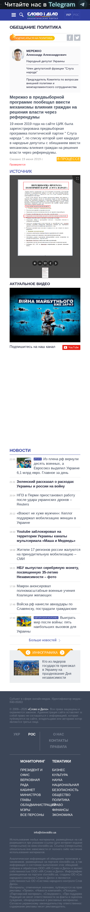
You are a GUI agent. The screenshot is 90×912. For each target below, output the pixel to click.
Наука (57, 780)
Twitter (77, 38)
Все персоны (32, 815)
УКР (68, 15)
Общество (61, 795)
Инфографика (45, 652)
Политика (60, 800)
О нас (58, 734)
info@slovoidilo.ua (45, 832)
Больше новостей (43, 640)
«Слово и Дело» (38, 709)
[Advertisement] (45, 399)
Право (57, 805)
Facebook (70, 38)
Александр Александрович (46, 52)
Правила (58, 747)
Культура (60, 775)
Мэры (25, 810)
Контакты (58, 740)
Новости (20, 450)
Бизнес (58, 770)
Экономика (62, 815)
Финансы (60, 810)
